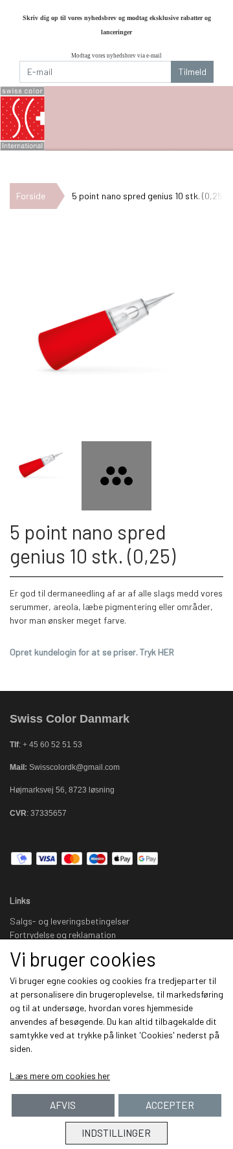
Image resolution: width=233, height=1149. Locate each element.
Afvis (63, 1105)
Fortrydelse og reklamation (63, 934)
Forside (30, 195)
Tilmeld (192, 71)
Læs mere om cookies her (60, 1075)
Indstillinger (116, 1133)
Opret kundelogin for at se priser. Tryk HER (92, 651)
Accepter (170, 1105)
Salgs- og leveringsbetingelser (69, 920)
